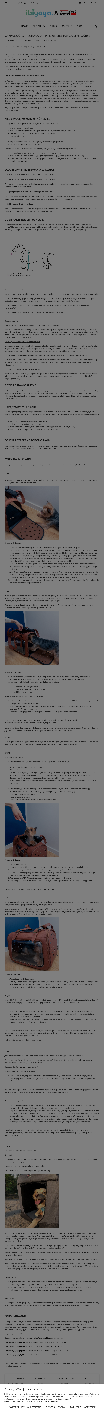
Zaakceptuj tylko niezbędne (24, 1407)
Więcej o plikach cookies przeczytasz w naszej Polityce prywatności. (31, 1401)
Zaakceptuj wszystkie (83, 1407)
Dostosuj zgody (55, 1407)
